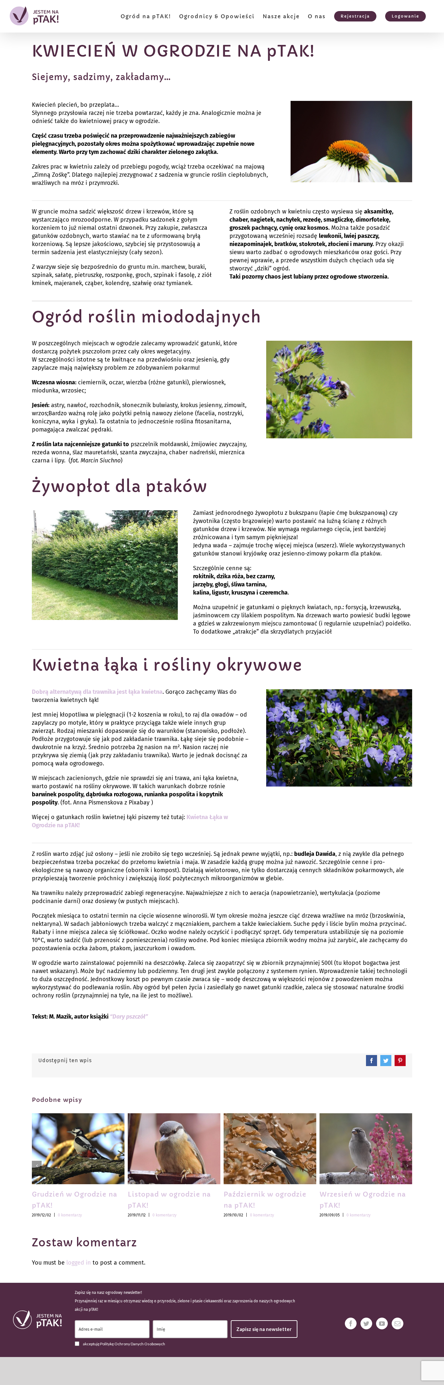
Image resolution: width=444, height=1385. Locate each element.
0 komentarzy (70, 1215)
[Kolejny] (407, 1166)
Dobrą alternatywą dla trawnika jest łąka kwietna (97, 691)
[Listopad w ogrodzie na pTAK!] (174, 1148)
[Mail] (397, 1323)
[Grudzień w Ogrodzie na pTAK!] (78, 1148)
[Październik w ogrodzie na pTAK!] (270, 1148)
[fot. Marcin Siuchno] (351, 103)
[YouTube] (382, 1323)
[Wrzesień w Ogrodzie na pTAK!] (366, 1148)
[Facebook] (351, 1323)
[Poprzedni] (37, 1166)
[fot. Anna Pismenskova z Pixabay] (339, 692)
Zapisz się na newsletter (264, 1329)
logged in (78, 1262)
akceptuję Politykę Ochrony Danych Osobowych (124, 1343)
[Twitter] (366, 1323)
